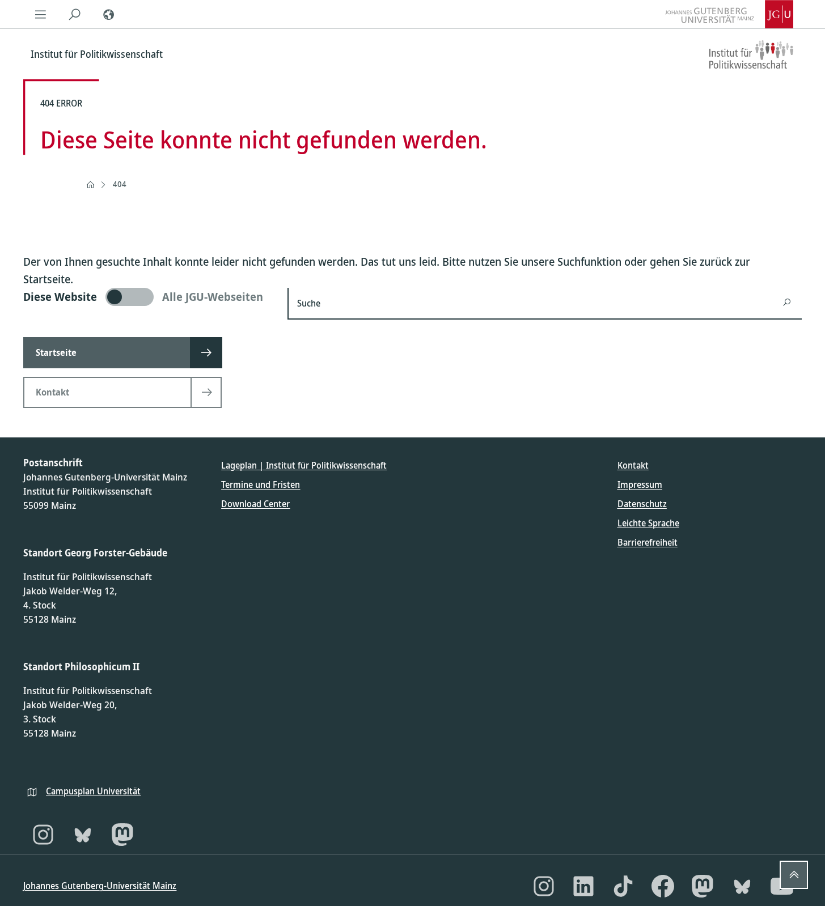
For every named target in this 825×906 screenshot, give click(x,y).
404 (119, 183)
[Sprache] (108, 14)
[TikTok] (623, 886)
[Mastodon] (122, 834)
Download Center (255, 503)
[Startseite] (90, 184)
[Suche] (74, 14)
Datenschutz (642, 503)
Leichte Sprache (648, 523)
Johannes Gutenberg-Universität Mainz (99, 885)
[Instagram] (43, 834)
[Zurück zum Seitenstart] (794, 875)
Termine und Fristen (260, 484)
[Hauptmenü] (40, 14)
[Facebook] (662, 886)
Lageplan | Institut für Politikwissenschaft (304, 465)
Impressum (639, 484)
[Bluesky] (82, 834)
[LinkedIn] (583, 886)
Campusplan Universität (93, 791)
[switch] (148, 297)
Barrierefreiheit (647, 542)
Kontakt (633, 465)
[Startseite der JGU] (729, 14)
